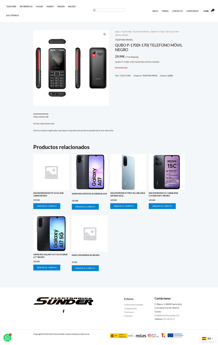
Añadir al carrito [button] (47, 206)
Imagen (61, 6)
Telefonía (11, 6)
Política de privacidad (133, 304)
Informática (26, 6)
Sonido (50, 6)
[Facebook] (63, 311)
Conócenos (192, 11)
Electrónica (12, 15)
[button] (104, 34)
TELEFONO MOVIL (141, 32)
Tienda (165, 11)
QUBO (170, 76)
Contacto (177, 11)
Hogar (39, 6)
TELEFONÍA (126, 32)
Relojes (71, 6)
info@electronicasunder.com (167, 315)
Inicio (155, 11)
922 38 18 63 (168, 319)
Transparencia (130, 308)
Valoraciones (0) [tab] (40, 116)
